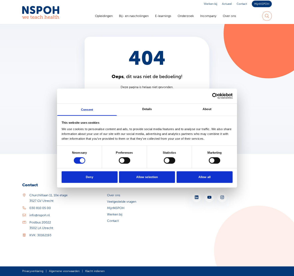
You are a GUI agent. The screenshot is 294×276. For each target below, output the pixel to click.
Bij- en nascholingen (134, 16)
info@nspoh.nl (39, 215)
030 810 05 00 (40, 208)
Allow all (204, 177)
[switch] (124, 160)
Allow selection (147, 177)
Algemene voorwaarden (64, 271)
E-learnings (163, 16)
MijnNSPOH (261, 4)
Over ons (229, 16)
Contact (242, 4)
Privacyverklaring (32, 271)
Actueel (227, 4)
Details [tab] (147, 109)
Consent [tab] (87, 109)
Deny (89, 177)
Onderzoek (186, 16)
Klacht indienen (95, 271)
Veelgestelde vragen (121, 201)
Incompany (208, 16)
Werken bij (210, 4)
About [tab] (207, 109)
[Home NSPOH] (40, 16)
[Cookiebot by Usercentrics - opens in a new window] (215, 96)
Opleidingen (104, 16)
